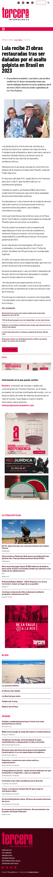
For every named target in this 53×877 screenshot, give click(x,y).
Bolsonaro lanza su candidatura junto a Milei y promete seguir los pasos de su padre (24, 340)
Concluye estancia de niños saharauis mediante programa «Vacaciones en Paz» (23, 593)
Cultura (18, 40)
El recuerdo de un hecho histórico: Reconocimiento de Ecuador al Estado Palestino (25, 810)
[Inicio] (15, 13)
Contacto (7, 850)
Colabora (7, 853)
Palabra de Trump (10, 701)
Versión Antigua (10, 863)
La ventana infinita (10, 685)
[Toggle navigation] (3, 29)
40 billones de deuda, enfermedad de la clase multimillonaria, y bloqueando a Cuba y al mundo (23, 741)
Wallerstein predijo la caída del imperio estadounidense (26, 732)
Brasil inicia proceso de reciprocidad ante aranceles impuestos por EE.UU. (23, 314)
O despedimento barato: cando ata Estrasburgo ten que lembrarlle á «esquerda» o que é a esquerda (26, 771)
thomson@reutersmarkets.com (18, 405)
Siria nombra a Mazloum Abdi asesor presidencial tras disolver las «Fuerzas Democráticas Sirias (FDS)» (25, 557)
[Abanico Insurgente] (26, 492)
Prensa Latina (7, 40)
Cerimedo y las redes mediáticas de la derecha (22, 781)
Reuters (6, 385)
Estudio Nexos (33, 872)
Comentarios (8, 858)
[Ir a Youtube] (27, 2)
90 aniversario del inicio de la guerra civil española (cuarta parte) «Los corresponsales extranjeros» (24, 751)
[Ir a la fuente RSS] (32, 2)
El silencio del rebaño (11, 691)
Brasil (4, 357)
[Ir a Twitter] (23, 2)
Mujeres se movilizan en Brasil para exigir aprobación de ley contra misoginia (26, 326)
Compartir (10, 349)
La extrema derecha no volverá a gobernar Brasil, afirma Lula (25, 333)
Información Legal (11, 861)
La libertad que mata (11, 696)
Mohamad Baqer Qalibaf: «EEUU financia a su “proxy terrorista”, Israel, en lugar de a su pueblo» (24, 583)
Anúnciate (7, 855)
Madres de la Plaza (10, 706)
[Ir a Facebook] (19, 2)
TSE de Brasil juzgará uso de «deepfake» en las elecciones (26, 320)
